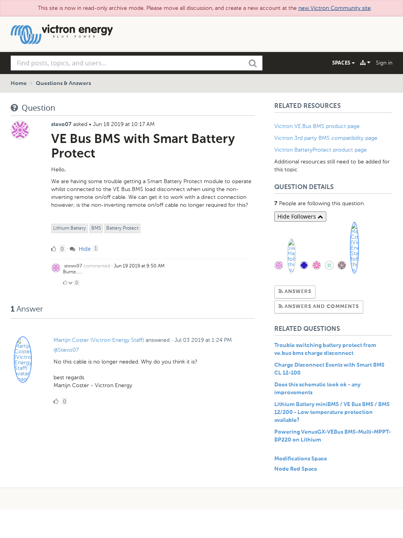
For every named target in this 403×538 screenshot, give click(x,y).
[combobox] (137, 63)
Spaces (342, 62)
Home (19, 83)
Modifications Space (300, 459)
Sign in (384, 62)
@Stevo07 (66, 350)
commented (96, 266)
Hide (84, 248)
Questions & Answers (63, 83)
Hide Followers (297, 216)
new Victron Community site (334, 8)
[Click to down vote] (71, 283)
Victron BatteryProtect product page (320, 150)
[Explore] (365, 62)
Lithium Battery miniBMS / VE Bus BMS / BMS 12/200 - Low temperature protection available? (332, 412)
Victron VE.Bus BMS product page (317, 126)
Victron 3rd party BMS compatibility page (325, 138)
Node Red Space (295, 469)
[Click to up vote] (65, 283)
